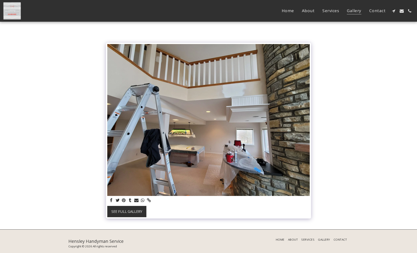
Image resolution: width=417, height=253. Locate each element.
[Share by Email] (136, 200)
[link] (149, 200)
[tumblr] (130, 200)
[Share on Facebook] (111, 200)
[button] (393, 11)
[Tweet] (117, 200)
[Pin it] (124, 200)
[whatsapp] (142, 200)
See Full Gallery (126, 211)
